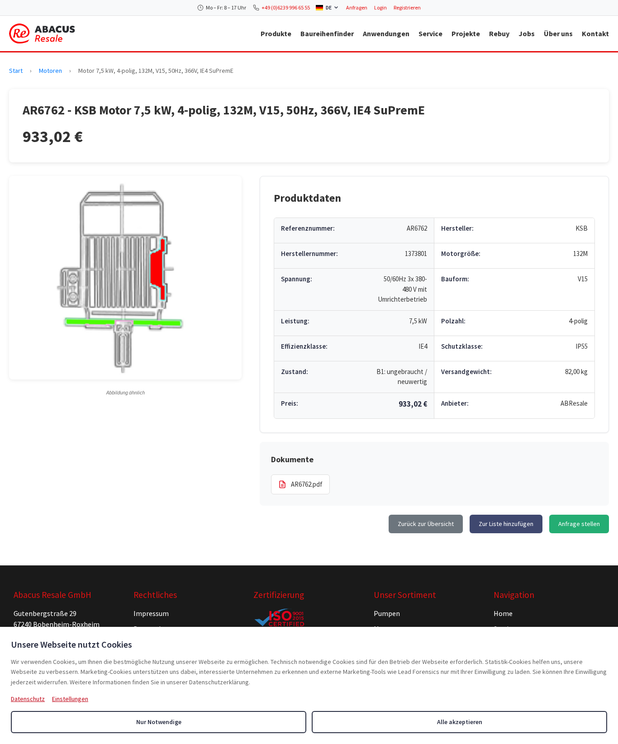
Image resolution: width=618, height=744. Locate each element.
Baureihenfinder (327, 33)
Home (503, 613)
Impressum (151, 613)
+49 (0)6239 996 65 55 (285, 7)
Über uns (558, 33)
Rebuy (499, 33)
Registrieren (407, 7)
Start (16, 70)
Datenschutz (28, 699)
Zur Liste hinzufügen (506, 524)
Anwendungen (386, 33)
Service (430, 33)
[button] (125, 277)
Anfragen (356, 7)
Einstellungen (70, 699)
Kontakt (595, 33)
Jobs (526, 33)
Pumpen (387, 613)
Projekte (466, 33)
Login (380, 7)
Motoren (50, 70)
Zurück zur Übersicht (426, 524)
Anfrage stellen (579, 524)
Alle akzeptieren (459, 722)
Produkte (276, 33)
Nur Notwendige (158, 722)
